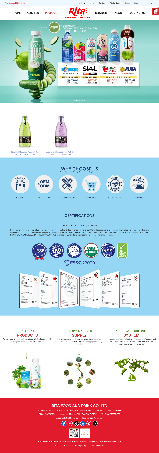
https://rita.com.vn (96, 418)
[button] (74, 100)
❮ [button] (4, 61)
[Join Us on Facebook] (63, 423)
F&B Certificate (115, 3)
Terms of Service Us (96, 446)
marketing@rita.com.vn (70, 418)
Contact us (68, 446)
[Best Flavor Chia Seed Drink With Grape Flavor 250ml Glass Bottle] (61, 132)
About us (58, 446)
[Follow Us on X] (95, 423)
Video (92, 3)
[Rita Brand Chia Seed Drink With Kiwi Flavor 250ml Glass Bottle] (25, 132)
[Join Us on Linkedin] (82, 423)
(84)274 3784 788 (73, 414)
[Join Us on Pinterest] (88, 423)
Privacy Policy (80, 446)
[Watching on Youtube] (70, 423)
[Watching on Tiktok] (76, 423)
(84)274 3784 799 (92, 414)
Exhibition (82, 3)
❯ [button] (155, 61)
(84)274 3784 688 (51, 414)
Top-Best (102, 3)
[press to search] (151, 2)
